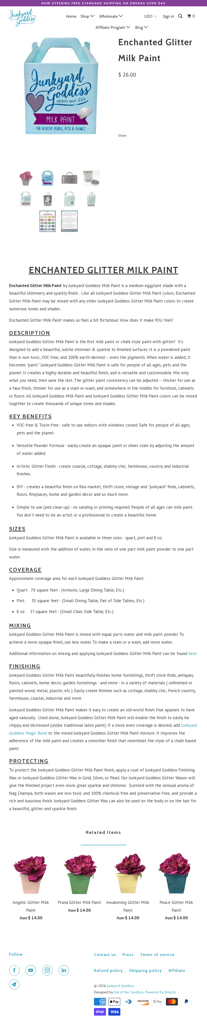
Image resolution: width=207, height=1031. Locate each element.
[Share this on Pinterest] (154, 135)
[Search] (180, 16)
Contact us (105, 954)
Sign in (168, 16)
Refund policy (108, 970)
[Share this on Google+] (165, 135)
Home (71, 16)
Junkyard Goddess (120, 985)
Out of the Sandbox (129, 992)
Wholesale (109, 16)
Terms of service (157, 954)
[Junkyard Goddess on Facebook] (15, 970)
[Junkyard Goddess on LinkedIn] (65, 970)
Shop (85, 16)
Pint (124, 98)
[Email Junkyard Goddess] (15, 984)
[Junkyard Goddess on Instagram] (48, 970)
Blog (139, 27)
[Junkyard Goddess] (24, 18)
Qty (121, 112)
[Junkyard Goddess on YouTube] (31, 970)
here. (192, 653)
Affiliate (176, 970)
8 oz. (140, 98)
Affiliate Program (110, 27)
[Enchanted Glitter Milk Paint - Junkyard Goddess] (61, 85)
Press (128, 954)
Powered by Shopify (160, 992)
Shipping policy (145, 970)
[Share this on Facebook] (143, 135)
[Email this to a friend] (176, 135)
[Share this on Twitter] (131, 135)
